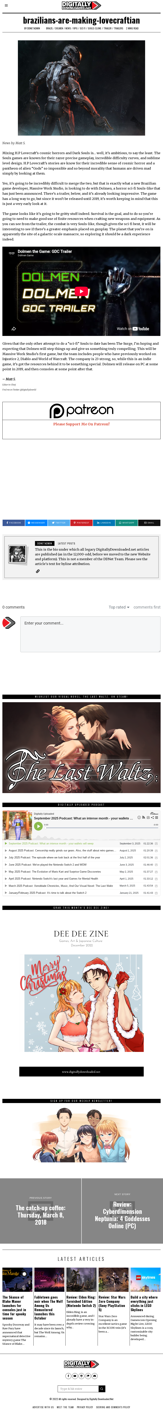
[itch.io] (81, 1376)
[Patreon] (88, 1376)
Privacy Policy (85, 1407)
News (68, 28)
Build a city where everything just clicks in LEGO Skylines (144, 1303)
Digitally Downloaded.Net (101, 1399)
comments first (147, 607)
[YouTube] (75, 1376)
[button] (102, 1388)
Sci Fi (82, 28)
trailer (108, 28)
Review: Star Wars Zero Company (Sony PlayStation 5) (112, 1303)
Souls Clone (94, 28)
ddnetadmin (33, 28)
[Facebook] (68, 1376)
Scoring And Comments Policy (113, 1407)
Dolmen (59, 28)
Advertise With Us (43, 1407)
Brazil (49, 28)
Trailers (118, 28)
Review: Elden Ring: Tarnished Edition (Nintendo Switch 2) (81, 1301)
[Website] (38, 571)
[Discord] (95, 1376)
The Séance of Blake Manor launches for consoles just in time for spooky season (14, 1307)
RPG (75, 28)
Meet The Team (65, 1407)
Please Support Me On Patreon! (81, 424)
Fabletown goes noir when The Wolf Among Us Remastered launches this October (48, 1307)
